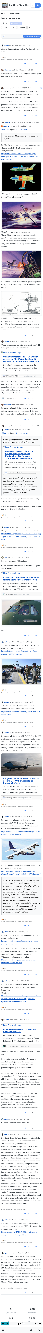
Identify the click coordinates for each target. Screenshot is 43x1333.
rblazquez (7, 70)
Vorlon (6, 45)
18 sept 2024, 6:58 (23, 429)
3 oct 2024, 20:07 (23, 1119)
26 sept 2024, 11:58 (23, 642)
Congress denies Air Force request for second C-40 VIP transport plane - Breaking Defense (21, 780)
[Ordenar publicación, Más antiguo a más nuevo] (4, 36)
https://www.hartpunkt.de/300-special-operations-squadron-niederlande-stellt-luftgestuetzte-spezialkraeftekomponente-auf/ (21, 998)
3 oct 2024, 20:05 (23, 1020)
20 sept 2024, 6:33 (23, 527)
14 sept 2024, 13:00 (23, 45)
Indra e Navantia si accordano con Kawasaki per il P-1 (19, 1030)
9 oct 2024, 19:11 (23, 1253)
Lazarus (6, 88)
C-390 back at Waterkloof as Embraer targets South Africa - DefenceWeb (21, 578)
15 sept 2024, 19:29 (24, 88)
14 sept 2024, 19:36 (26, 70)
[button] (3, 1330)
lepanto (6, 1134)
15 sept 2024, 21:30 (24, 126)
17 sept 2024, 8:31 (24, 341)
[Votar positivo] (29, 63)
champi (6, 126)
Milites (6, 1119)
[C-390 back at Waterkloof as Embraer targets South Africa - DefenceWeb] (21, 573)
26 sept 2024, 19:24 (24, 702)
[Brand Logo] (4, 5)
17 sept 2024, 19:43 (26, 405)
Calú (5, 557)
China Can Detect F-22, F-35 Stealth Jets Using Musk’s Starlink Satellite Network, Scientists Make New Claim (21, 359)
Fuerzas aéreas (15, 23)
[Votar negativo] (36, 63)
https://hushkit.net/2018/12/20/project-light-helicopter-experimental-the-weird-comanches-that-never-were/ (19, 156)
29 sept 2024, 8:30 (23, 816)
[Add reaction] (25, 63)
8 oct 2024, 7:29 (22, 1220)
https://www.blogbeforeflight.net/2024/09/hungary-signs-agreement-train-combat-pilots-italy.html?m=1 (21, 536)
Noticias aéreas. (22, 129)
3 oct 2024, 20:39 (24, 1134)
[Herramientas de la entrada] (40, 63)
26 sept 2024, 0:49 (22, 557)
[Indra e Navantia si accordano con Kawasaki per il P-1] (21, 1024)
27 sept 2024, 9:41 (23, 732)
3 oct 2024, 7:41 (22, 932)
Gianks (6, 1020)
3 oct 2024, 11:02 (23, 981)
